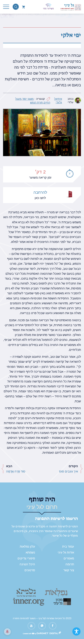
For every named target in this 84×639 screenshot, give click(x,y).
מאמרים (69, 558)
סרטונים (29, 570)
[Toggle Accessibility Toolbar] (76, 631)
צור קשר (68, 570)
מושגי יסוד (28, 98)
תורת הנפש (36, 102)
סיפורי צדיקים (26, 558)
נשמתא (30, 552)
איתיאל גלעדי (58, 100)
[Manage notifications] (7, 631)
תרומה (69, 564)
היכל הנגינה (27, 564)
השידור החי (48, 8)
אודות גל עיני (66, 552)
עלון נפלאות (27, 546)
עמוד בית (68, 546)
